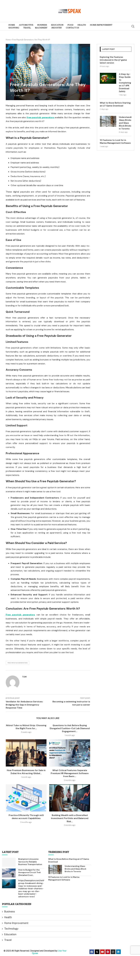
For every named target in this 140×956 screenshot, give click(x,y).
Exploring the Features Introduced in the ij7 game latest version (113, 60)
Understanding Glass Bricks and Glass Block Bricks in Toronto (125, 123)
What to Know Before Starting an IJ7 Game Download (115, 104)
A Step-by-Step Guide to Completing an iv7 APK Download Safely (125, 83)
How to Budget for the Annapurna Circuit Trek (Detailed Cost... (29, 872)
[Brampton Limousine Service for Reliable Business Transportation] (9, 862)
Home (8, 40)
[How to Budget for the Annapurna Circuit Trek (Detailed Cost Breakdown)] (9, 873)
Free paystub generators (17, 663)
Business (9, 911)
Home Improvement (16, 923)
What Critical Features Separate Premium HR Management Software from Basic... (70, 773)
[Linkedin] (118, 951)
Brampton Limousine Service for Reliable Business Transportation (30, 862)
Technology (11, 928)
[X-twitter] (97, 951)
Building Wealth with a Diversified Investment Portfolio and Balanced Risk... (69, 818)
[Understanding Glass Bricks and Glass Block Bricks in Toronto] (108, 121)
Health (8, 917)
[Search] (133, 26)
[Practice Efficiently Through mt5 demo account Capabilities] (26, 797)
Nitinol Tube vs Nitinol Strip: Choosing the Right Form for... (26, 727)
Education (10, 934)
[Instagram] (113, 951)
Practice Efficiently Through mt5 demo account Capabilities (26, 817)
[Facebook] (91, 951)
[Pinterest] (107, 951)
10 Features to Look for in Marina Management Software (115, 141)
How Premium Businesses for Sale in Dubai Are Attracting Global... (26, 772)
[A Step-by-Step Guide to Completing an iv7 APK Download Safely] (108, 78)
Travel (7, 940)
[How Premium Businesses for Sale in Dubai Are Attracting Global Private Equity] (26, 753)
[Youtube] (102, 951)
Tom (24, 677)
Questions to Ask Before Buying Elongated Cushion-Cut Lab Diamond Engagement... (70, 728)
